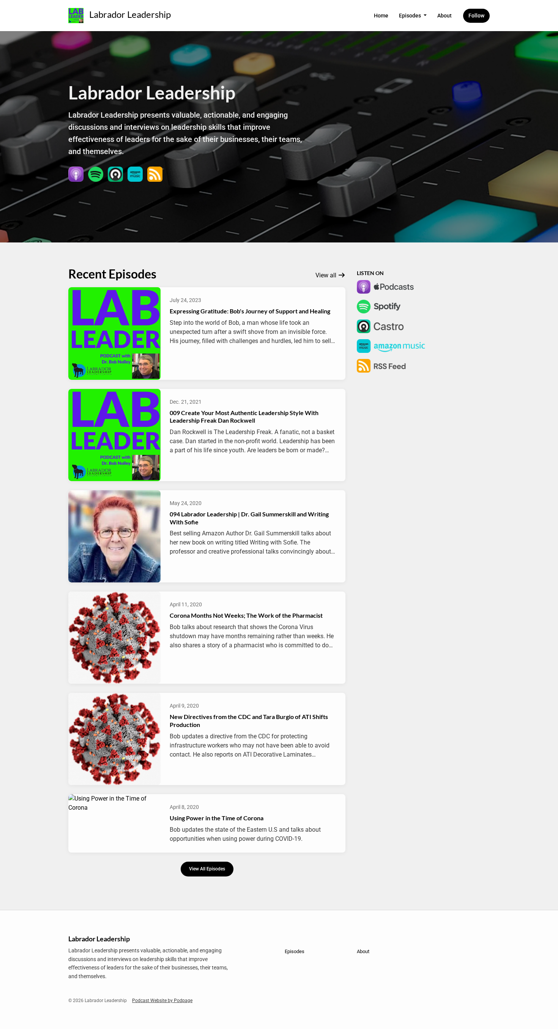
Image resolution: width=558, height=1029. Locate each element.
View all (326, 275)
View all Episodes (207, 869)
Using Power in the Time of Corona (216, 817)
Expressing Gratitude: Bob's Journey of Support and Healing (250, 311)
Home (381, 16)
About (444, 16)
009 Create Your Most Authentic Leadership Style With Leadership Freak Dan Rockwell (244, 416)
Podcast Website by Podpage (162, 1000)
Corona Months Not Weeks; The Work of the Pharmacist (246, 615)
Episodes (410, 16)
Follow (476, 16)
